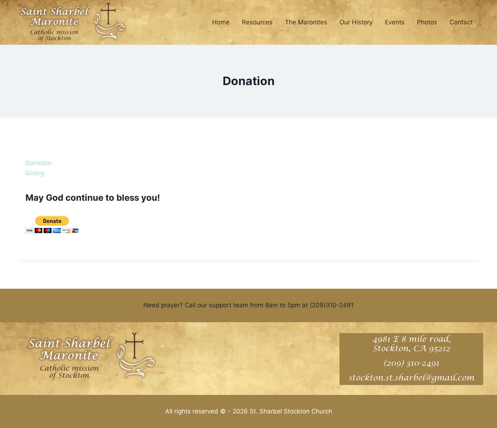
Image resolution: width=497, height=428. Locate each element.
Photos (427, 22)
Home (221, 22)
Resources (257, 22)
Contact (461, 22)
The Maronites (306, 22)
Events (395, 22)
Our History (356, 22)
